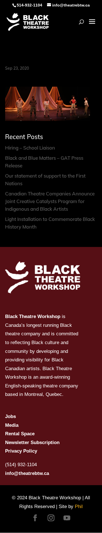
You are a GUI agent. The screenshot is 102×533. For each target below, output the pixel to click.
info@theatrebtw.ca (27, 473)
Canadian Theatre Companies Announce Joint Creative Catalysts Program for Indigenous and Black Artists (50, 201)
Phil (79, 506)
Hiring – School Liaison (30, 148)
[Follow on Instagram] (51, 518)
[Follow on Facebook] (35, 518)
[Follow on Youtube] (67, 518)
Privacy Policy (21, 451)
